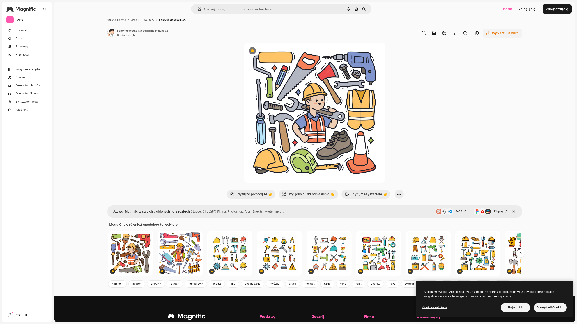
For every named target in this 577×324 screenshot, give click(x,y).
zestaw (375, 284)
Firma (369, 316)
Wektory (149, 20)
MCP (459, 211)
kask (359, 284)
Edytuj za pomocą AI (248, 195)
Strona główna (116, 20)
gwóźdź (274, 284)
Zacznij (318, 316)
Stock (135, 20)
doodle (217, 284)
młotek (136, 284)
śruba (292, 284)
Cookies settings (434, 307)
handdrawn (196, 284)
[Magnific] (187, 317)
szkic (327, 284)
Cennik (506, 9)
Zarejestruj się (557, 9)
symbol (409, 284)
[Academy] (18, 315)
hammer (117, 284)
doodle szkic (252, 284)
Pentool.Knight (126, 35)
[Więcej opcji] (454, 33)
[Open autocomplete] (197, 9)
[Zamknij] (514, 211)
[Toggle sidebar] (44, 9)
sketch (175, 284)
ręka (392, 284)
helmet (310, 284)
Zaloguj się (527, 9)
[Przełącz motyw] (26, 315)
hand (343, 284)
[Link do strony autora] (111, 33)
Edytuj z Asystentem (363, 195)
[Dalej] (521, 253)
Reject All (515, 307)
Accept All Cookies (550, 307)
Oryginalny (275, 51)
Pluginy (499, 211)
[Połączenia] (10, 315)
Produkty (267, 316)
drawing (156, 284)
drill (233, 284)
